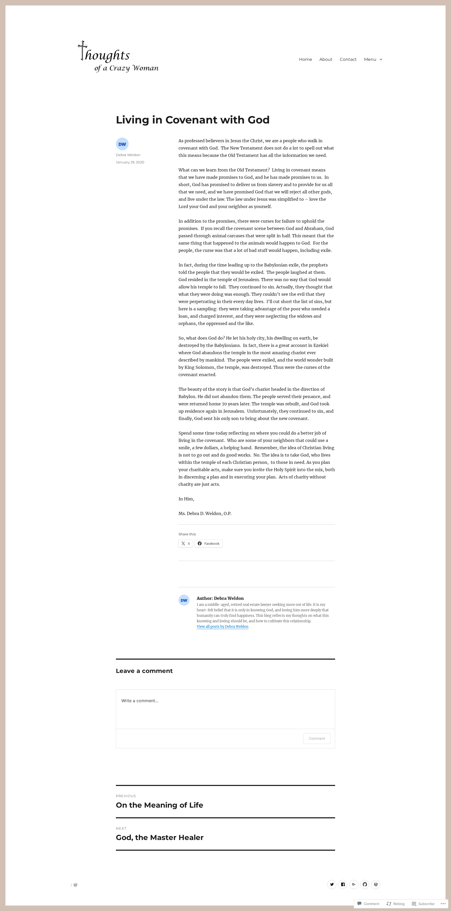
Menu (370, 59)
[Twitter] (331, 884)
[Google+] (353, 884)
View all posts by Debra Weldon (222, 626)
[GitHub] (364, 884)
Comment (317, 738)
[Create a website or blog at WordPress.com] (75, 885)
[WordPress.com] (375, 884)
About (326, 59)
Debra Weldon (128, 155)
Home (305, 59)
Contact (348, 59)
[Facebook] (342, 884)
